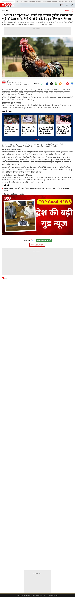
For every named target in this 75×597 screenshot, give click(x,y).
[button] (36, 139)
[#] (51, 84)
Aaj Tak (26, 1)
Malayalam (38, 1)
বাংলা (21, 1)
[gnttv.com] (4, 82)
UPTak (72, 1)
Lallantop (54, 1)
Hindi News (5, 10)
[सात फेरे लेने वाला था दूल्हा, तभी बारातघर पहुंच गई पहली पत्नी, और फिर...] (11, 119)
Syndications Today (53, 595)
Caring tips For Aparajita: (14, 194)
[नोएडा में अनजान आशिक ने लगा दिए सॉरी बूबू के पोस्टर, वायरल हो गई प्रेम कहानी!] (29, 119)
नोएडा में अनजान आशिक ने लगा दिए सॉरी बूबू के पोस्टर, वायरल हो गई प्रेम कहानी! (28, 130)
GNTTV (17, 1)
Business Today (47, 1)
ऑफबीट (13, 10)
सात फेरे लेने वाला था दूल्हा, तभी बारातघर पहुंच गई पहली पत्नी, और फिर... (11, 130)
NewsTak (67, 1)
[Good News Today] (8, 6)
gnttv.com (10, 81)
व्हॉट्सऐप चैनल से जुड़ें (43, 240)
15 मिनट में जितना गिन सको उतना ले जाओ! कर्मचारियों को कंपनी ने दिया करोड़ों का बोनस (62, 130)
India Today (32, 1)
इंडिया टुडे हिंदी (61, 1)
